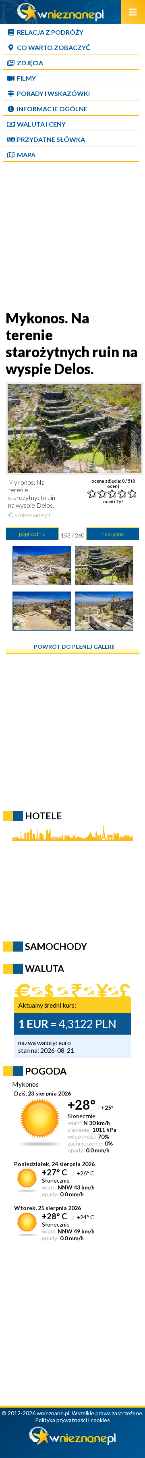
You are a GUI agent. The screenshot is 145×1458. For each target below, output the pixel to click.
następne (113, 533)
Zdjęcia (30, 63)
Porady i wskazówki (53, 93)
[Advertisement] (72, 236)
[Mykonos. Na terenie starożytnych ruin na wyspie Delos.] (104, 582)
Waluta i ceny (41, 124)
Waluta (44, 968)
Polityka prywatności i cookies (72, 1419)
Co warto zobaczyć (53, 47)
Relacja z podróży (50, 32)
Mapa (26, 154)
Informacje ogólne (52, 108)
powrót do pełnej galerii (74, 646)
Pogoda (45, 1071)
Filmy (26, 78)
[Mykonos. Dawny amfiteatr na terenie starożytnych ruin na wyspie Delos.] (41, 582)
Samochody (56, 946)
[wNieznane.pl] (60, 19)
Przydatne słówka (51, 139)
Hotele (43, 815)
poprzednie (32, 533)
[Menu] (133, 12)
